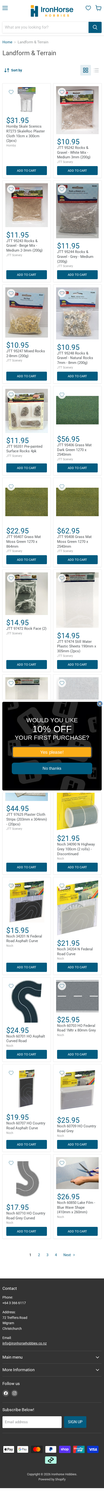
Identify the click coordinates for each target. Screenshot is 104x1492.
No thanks (52, 768)
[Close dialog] (99, 703)
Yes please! (52, 751)
